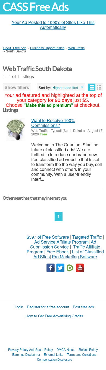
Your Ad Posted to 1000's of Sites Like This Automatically (53, 24)
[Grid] (99, 87)
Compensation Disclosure (54, 359)
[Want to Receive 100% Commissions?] (16, 129)
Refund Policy (88, 349)
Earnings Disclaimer (26, 354)
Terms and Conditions (81, 354)
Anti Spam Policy (41, 349)
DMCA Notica (66, 349)
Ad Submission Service (63, 244)
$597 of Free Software (48, 237)
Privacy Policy (18, 349)
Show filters (17, 87)
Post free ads (83, 306)
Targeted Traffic (87, 237)
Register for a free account (48, 306)
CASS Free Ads (35, 7)
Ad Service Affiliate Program (61, 242)
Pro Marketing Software (74, 256)
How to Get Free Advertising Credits (54, 315)
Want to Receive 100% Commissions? (53, 122)
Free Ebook (57, 251)
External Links (53, 354)
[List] (92, 87)
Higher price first (65, 87)
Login (19, 306)
